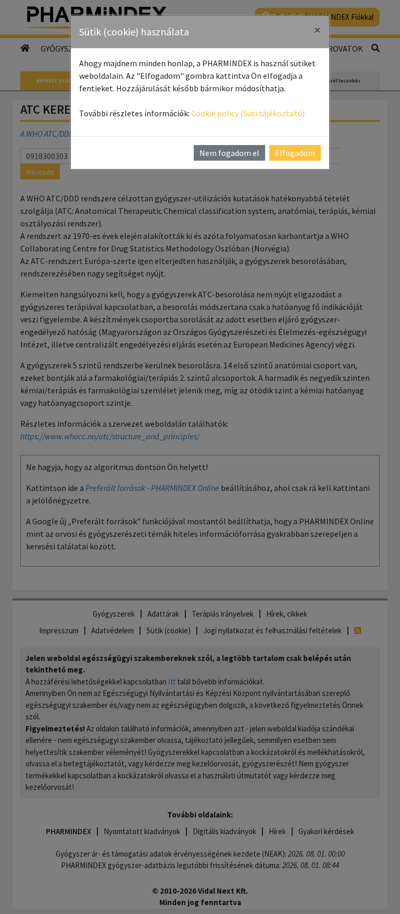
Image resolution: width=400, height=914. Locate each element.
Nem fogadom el (229, 153)
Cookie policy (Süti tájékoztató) (248, 113)
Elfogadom (295, 153)
